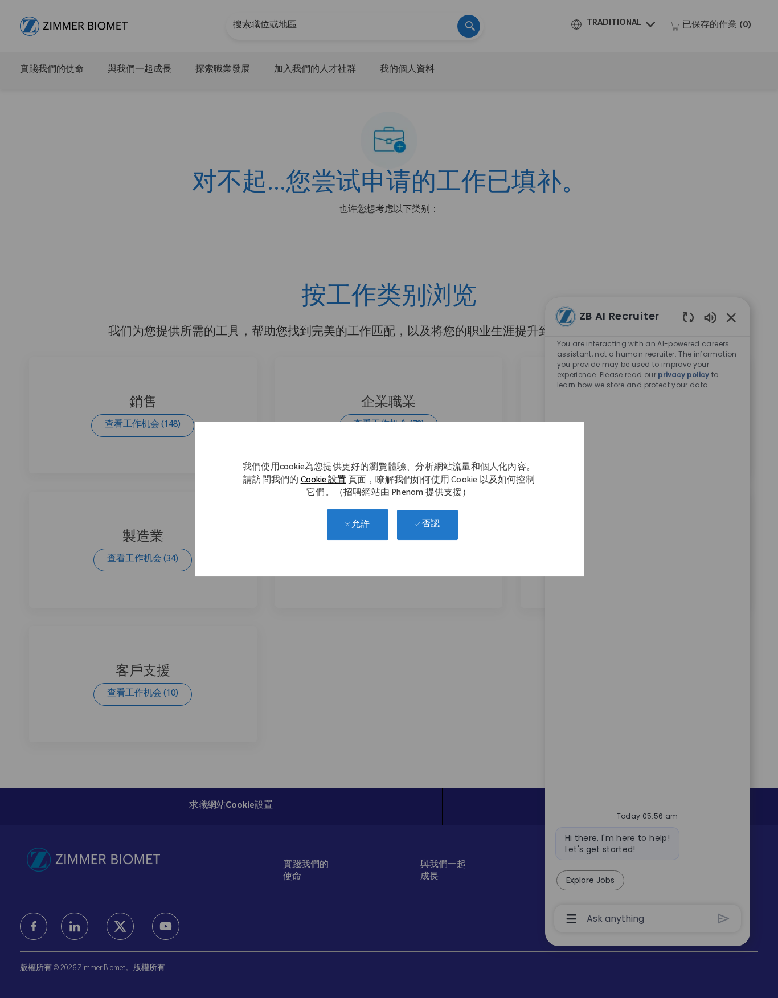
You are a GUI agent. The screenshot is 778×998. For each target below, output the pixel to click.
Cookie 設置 (323, 481)
